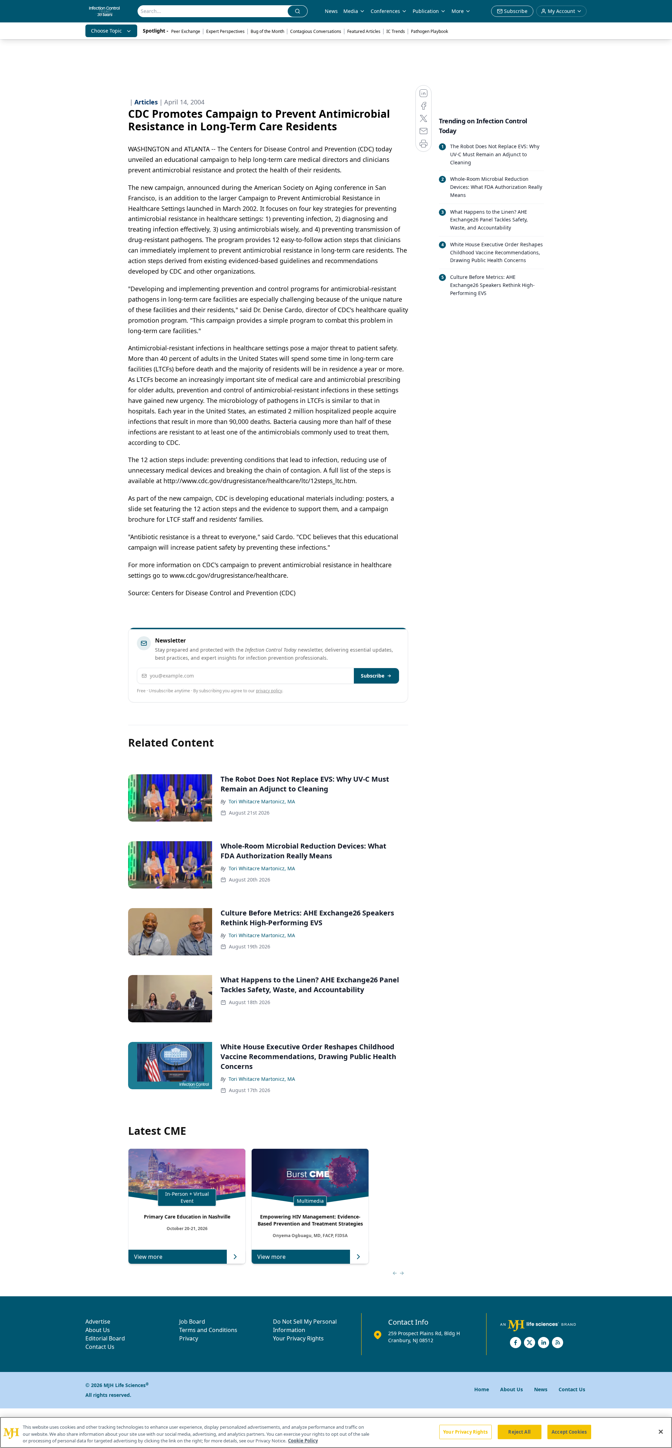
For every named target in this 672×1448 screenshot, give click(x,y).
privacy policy (269, 691)
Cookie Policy (303, 1440)
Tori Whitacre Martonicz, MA (262, 801)
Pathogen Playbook (429, 31)
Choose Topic (106, 30)
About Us (97, 1330)
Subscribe (372, 675)
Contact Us (99, 1347)
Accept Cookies (569, 1431)
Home (481, 1389)
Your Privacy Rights (298, 1338)
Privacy (188, 1338)
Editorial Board (105, 1338)
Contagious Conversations (315, 31)
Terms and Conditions (208, 1330)
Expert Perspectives (225, 31)
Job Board (192, 1321)
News (331, 11)
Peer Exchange (185, 31)
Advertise (97, 1321)
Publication (426, 11)
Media (350, 11)
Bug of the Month (267, 31)
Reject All (519, 1431)
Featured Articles (363, 31)
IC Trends (395, 31)
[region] (336, 1432)
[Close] (660, 1431)
